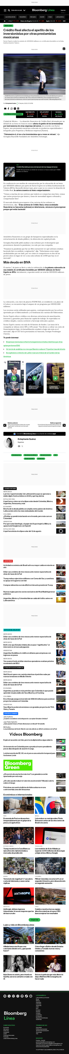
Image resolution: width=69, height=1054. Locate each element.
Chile (37, 1007)
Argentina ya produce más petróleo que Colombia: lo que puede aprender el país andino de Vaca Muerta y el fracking (28, 692)
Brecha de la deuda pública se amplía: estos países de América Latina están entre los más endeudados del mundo (27, 510)
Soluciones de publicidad (42, 1046)
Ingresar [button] (63, 10)
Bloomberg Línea (16, 455)
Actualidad (6, 1032)
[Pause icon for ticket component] (5, 21)
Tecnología (39, 1032)
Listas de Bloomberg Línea (10, 1038)
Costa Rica (39, 1014)
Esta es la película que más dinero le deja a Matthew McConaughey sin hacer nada (49, 977)
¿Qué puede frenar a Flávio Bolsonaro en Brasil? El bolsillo (24, 724)
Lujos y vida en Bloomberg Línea (18, 925)
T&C (37, 1033)
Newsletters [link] (23, 17)
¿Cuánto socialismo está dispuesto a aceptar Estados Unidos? (25, 719)
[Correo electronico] (19, 446)
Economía (6, 1027)
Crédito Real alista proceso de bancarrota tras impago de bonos (37, 167)
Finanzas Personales (8, 1035)
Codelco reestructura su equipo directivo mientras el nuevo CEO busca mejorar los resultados (47, 911)
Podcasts (5, 1037)
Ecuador (38, 1010)
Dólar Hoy (6, 1030)
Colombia (38, 1004)
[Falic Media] (63, 12)
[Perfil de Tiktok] (26, 996)
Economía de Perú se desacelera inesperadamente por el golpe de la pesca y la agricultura (17, 820)
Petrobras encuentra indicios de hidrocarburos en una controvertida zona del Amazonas (24, 788)
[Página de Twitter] (9, 996)
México (38, 1000)
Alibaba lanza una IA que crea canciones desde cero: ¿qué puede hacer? (17, 948)
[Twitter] (22, 446)
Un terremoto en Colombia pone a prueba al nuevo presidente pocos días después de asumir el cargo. (27, 748)
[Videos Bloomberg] (34, 734)
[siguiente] (64, 425)
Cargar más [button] (34, 920)
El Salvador (39, 1016)
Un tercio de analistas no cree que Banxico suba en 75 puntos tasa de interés (35, 349)
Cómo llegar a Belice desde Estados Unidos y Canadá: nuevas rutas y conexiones (49, 948)
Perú (37, 1008)
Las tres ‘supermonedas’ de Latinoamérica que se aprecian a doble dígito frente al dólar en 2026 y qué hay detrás (27, 495)
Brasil (37, 999)
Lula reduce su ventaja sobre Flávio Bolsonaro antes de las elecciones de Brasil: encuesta (49, 820)
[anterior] (4, 425)
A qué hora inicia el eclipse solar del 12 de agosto (22, 531)
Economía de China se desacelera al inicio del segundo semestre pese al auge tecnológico (49, 425)
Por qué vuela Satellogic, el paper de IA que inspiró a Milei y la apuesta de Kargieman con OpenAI (27, 525)
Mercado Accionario (45, 455)
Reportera (21, 442)
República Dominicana (42, 1018)
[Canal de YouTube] (13, 996)
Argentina (38, 1002)
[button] (64, 48)
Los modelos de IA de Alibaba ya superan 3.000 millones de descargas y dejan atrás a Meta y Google (50, 851)
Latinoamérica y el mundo (42, 997)
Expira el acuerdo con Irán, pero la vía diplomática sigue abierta (27, 740)
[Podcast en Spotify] (30, 996)
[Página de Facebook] (4, 996)
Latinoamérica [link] (60, 17)
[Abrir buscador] (9, 10)
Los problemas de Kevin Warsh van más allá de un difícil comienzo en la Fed (30, 729)
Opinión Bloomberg (10, 713)
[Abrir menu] (5, 10)
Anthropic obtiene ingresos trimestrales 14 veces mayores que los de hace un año (18, 911)
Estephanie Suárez (11, 103)
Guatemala (39, 1019)
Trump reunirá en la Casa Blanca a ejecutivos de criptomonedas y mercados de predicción (16, 851)
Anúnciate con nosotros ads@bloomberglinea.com (49, 1043)
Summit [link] (42, 17)
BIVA (55, 455)
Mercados (8, 25)
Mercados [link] (33, 17)
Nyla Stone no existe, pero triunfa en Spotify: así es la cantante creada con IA (18, 977)
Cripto (5, 1033)
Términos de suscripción (42, 1030)
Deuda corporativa (29, 458)
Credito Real (41, 458)
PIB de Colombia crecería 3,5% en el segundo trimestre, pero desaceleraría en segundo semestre (50, 881)
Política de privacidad (41, 1029)
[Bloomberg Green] (34, 765)
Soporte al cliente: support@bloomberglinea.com (49, 1045)
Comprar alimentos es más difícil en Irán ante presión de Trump (28, 585)
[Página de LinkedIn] (22, 996)
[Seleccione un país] (24, 10)
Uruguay (38, 1013)
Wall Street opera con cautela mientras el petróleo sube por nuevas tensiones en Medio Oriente (26, 675)
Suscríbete (39, 1027)
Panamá (38, 1011)
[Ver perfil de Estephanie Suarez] (10, 443)
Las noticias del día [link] (10, 17)
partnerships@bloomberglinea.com (45, 1042)
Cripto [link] (50, 17)
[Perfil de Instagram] (17, 996)
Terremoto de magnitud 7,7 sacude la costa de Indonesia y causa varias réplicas (17, 881)
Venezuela (38, 1005)
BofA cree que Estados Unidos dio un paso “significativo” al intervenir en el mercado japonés (19, 426)
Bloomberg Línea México (31, 455)
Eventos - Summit (40, 1040)
